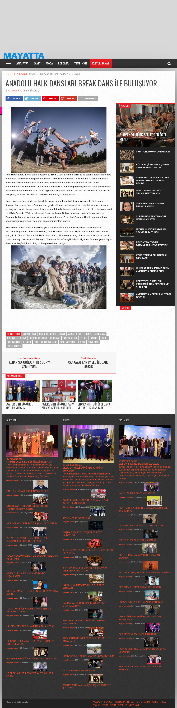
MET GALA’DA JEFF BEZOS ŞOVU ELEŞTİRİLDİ (31, 523)
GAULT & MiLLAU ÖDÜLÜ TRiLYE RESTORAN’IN (149, 192)
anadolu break (29, 334)
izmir (36, 342)
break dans (55, 338)
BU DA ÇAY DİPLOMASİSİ (76, 517)
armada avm (99, 334)
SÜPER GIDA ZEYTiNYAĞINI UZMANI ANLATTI (151, 218)
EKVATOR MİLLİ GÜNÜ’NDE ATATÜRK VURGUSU (19, 406)
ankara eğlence (75, 334)
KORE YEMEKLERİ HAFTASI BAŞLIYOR (151, 257)
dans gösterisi (70, 338)
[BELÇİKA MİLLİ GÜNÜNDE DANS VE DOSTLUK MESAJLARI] (95, 401)
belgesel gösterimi (38, 338)
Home (8, 74)
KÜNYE (155, 702)
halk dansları (13, 342)
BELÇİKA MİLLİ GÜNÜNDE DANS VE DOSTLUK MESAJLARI (94, 406)
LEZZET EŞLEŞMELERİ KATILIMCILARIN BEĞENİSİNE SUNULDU (152, 284)
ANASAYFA (22, 63)
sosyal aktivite (14, 345)
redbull (81, 342)
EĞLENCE (83, 338)
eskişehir (94, 338)
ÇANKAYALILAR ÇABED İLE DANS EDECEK (88, 364)
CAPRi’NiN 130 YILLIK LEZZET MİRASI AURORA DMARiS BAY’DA (152, 180)
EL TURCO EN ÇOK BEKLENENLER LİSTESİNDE (144, 572)
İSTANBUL (27, 342)
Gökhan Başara (13, 480)
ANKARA (61, 334)
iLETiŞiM (130, 702)
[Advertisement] (88, 24)
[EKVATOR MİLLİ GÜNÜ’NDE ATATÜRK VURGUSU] (23, 401)
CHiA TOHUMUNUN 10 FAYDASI (153, 151)
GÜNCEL (104, 338)
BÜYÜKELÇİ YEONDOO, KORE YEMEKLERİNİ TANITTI (152, 166)
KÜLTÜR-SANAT (100, 63)
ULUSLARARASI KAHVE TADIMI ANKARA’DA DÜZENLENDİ (153, 270)
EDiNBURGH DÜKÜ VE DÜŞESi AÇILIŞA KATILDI (32, 658)
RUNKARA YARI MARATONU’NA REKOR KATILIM (88, 656)
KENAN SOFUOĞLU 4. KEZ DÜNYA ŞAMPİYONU (29, 364)
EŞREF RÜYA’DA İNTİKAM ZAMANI (137, 540)
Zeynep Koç (15, 90)
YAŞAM (113, 705)
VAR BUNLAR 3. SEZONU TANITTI (137, 493)
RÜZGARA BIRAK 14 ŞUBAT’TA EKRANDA (141, 602)
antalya (88, 334)
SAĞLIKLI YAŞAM (100, 705)
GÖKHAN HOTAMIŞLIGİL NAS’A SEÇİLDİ (27, 491)
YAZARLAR (122, 705)
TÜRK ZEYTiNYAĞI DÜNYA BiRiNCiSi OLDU (150, 205)
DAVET (37, 63)
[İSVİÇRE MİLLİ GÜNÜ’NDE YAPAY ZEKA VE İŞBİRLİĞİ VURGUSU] (59, 401)
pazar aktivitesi (67, 342)
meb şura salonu (49, 342)
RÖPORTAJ (63, 63)
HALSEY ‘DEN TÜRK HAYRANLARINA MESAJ (30, 626)
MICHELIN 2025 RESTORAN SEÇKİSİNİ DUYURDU (151, 231)
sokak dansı (93, 342)
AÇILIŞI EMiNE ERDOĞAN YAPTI (80, 670)
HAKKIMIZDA (119, 702)
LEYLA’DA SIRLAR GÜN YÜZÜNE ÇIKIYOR (141, 525)
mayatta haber (12, 527)
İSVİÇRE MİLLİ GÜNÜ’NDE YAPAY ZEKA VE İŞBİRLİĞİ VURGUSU (58, 406)
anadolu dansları (47, 334)
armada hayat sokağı (16, 338)
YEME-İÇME (80, 63)
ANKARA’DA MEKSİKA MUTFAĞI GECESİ (153, 296)
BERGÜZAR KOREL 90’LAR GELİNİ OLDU (140, 587)
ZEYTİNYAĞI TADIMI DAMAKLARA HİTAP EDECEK (151, 244)
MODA (49, 63)
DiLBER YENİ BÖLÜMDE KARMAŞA (137, 634)
